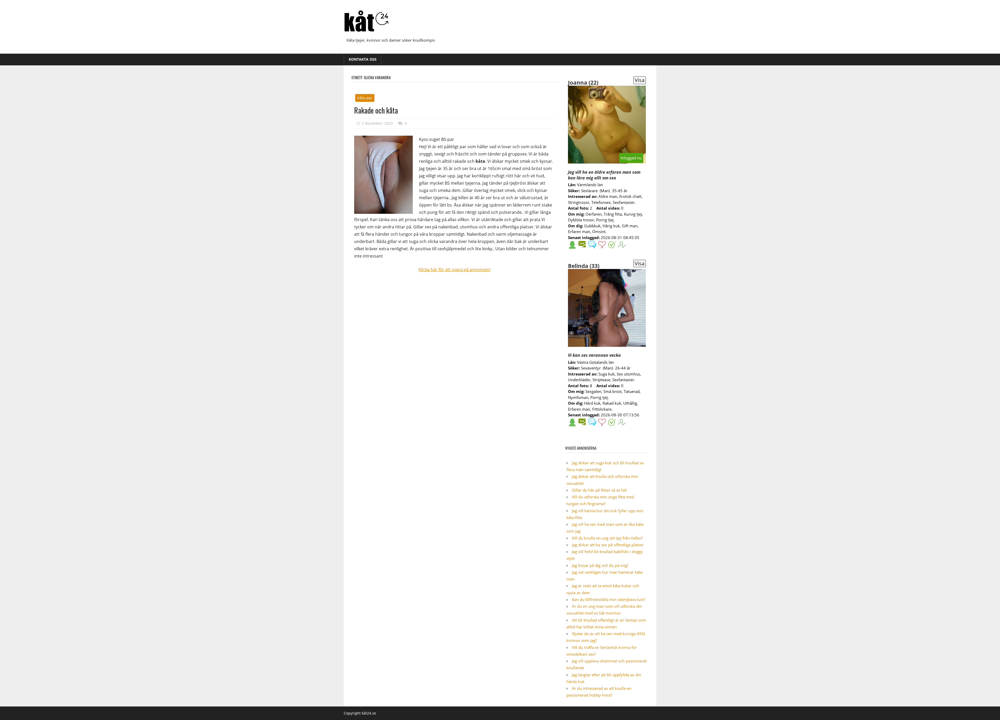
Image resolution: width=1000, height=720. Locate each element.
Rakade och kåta (376, 110)
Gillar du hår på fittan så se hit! (599, 490)
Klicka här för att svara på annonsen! (454, 269)
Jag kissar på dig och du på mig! (600, 565)
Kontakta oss (363, 59)
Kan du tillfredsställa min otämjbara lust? (608, 599)
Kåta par (364, 97)
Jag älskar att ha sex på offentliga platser (608, 544)
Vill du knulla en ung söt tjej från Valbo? (607, 538)
